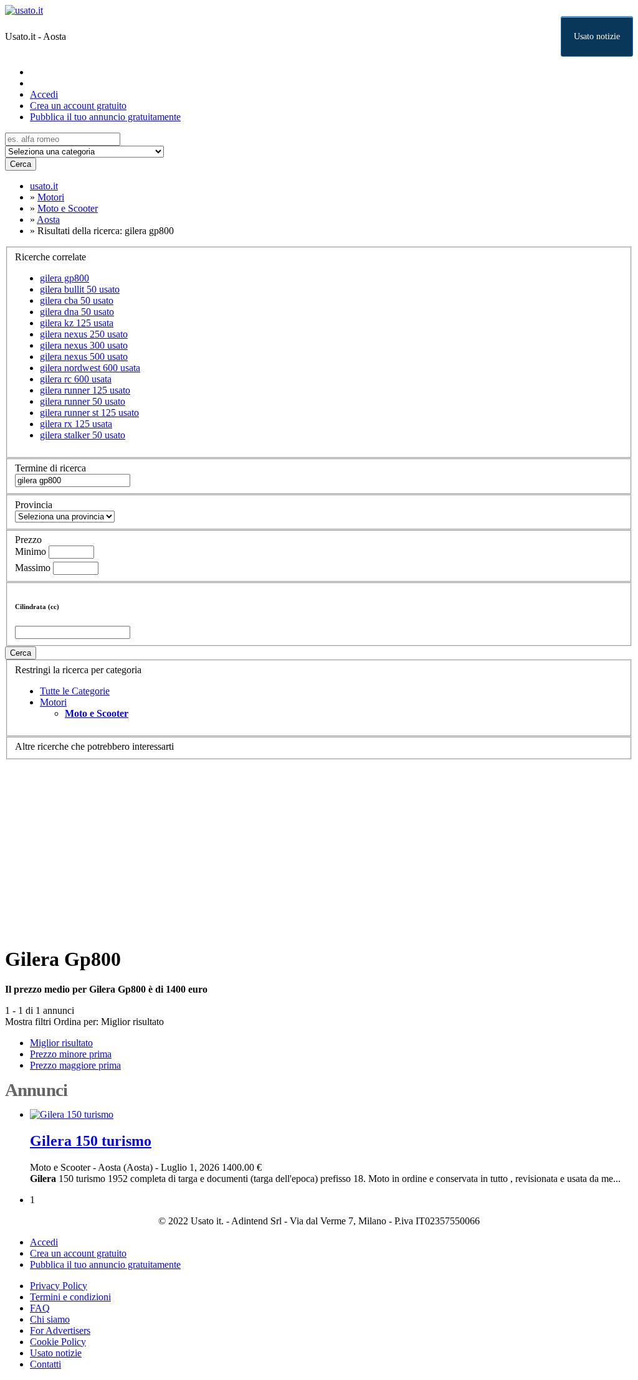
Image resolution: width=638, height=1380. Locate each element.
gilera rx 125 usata (76, 423)
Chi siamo (50, 1319)
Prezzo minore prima (71, 1054)
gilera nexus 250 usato (84, 334)
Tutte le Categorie (75, 691)
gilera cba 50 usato (76, 300)
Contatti (45, 1364)
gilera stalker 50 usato (82, 435)
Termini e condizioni (70, 1297)
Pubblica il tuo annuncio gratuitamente (105, 116)
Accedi (44, 94)
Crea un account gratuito (78, 105)
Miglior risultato (132, 1021)
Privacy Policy (58, 1285)
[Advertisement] (319, 847)
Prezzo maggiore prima (75, 1065)
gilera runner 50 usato (82, 401)
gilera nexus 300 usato (84, 345)
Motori (53, 702)
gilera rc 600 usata (76, 379)
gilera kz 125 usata (76, 323)
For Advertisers (60, 1330)
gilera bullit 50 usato (80, 289)
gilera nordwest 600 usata (90, 367)
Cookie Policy (58, 1341)
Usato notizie (597, 36)
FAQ (40, 1308)
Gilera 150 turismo (90, 1141)
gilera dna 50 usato (77, 311)
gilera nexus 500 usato (84, 356)
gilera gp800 (64, 278)
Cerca (20, 164)
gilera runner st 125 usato (89, 412)
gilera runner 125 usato (85, 390)
